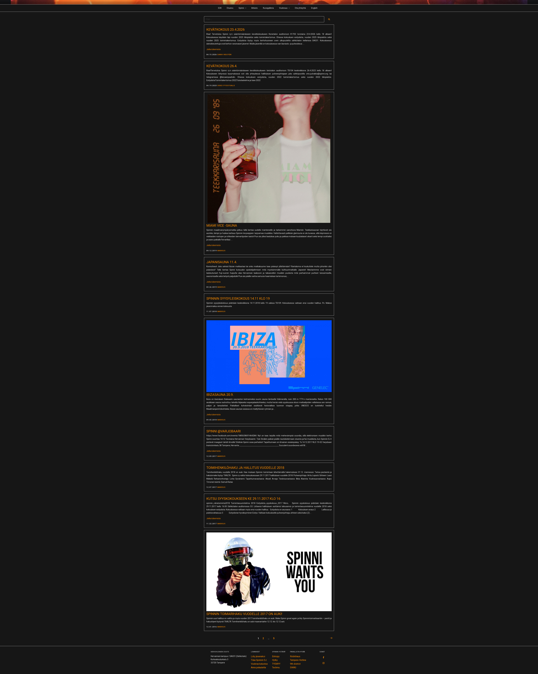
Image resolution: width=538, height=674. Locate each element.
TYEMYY (276, 664)
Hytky (275, 660)
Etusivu (230, 8)
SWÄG (293, 667)
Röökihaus (295, 656)
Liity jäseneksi (258, 656)
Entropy (276, 656)
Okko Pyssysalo (226, 85)
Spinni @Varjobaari (223, 431)
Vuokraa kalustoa (259, 664)
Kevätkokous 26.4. (221, 66)
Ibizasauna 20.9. (220, 395)
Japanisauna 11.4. (221, 262)
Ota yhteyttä (300, 8)
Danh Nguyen (224, 55)
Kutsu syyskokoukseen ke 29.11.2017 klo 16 (243, 499)
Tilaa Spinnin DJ (259, 660)
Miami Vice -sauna (221, 225)
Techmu (276, 667)
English (314, 8)
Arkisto (254, 8)
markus (221, 251)
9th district (295, 664)
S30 (220, 8)
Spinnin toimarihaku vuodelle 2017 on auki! (244, 614)
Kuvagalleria (268, 8)
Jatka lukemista (213, 49)
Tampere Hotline (298, 660)
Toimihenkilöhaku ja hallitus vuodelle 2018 (245, 468)
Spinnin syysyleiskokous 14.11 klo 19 (238, 298)
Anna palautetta (258, 667)
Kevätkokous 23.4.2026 (225, 30)
